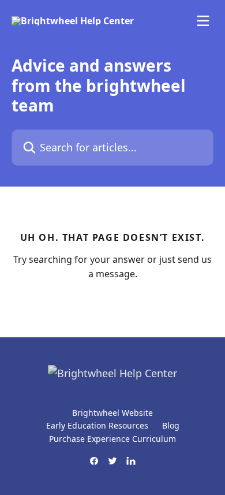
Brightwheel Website (112, 412)
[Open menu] (203, 21)
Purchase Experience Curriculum (112, 438)
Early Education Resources (97, 425)
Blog (170, 425)
